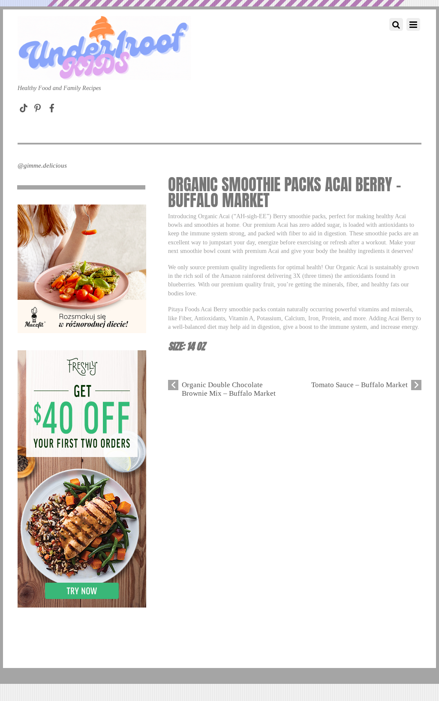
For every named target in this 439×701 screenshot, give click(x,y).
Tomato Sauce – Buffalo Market (359, 385)
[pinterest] (38, 106)
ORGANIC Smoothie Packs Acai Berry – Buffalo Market (284, 192)
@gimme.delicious (42, 165)
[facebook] (52, 106)
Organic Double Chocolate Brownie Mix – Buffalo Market (229, 389)
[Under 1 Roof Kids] (104, 71)
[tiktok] (24, 106)
